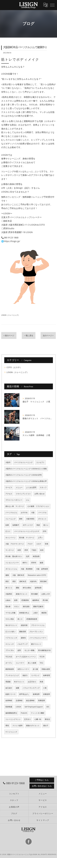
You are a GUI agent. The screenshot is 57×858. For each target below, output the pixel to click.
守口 (41, 663)
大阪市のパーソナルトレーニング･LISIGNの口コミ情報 (26, 469)
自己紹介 (8, 688)
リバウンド (35, 675)
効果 (7, 525)
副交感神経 (30, 700)
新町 (20, 519)
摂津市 (33, 563)
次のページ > (48, 335)
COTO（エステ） (14, 367)
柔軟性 (23, 638)
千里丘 (33, 550)
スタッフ (43, 487)
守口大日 (8, 657)
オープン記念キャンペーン (26, 657)
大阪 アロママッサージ (14, 544)
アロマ (30, 544)
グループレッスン (36, 631)
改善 (15, 600)
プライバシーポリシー (13, 500)
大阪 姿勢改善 (42, 569)
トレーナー (20, 663)
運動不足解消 (38, 606)
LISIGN (18, 707)
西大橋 (45, 600)
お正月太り (32, 682)
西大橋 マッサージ (26, 537)
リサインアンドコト (23, 494)
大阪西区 (8, 594)
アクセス (8, 494)
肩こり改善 (32, 663)
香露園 (7, 682)
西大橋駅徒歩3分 (44, 650)
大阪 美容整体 (27, 569)
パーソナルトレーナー (37, 638)
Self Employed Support (34, 707)
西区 (7, 581)
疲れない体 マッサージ (14, 506)
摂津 (26, 550)
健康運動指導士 (11, 713)
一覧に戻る (28, 335)
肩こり (19, 619)
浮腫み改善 (45, 669)
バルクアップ (22, 644)
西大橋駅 (34, 594)
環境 (7, 725)
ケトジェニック (11, 732)
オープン (8, 663)
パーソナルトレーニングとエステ (26, 531)
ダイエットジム (11, 569)
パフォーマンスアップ (31, 688)
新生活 (47, 719)
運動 (17, 588)
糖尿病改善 (9, 669)
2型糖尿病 (25, 600)
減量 (17, 688)
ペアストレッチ (11, 638)
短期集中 (15, 525)
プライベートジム (38, 625)
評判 (44, 531)
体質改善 (36, 556)
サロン (16, 606)
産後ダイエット (22, 594)
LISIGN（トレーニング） (10, 315)
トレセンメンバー (12, 563)
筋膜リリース (10, 694)
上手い (40, 537)
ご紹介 (35, 613)
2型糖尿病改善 (31, 619)
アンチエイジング (12, 675)
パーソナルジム (11, 512)
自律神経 (8, 700)
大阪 (33, 512)
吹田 (41, 550)
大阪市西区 (30, 519)
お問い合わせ (40, 494)
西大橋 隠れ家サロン (13, 556)
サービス (8, 487)
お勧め (7, 600)
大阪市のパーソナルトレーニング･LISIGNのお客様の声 (26, 481)
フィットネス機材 (37, 713)
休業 (19, 550)
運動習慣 (22, 631)
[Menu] (52, 5)
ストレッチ (9, 644)
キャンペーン (10, 537)
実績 (38, 525)
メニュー (19, 487)
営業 (46, 544)
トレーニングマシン (13, 719)
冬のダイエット (11, 625)
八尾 (45, 688)
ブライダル (9, 650)
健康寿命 (35, 600)
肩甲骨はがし (24, 694)
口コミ (7, 531)
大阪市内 (33, 581)
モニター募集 (29, 650)
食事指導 (36, 694)
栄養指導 (46, 694)
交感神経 (19, 700)
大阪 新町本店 (18, 575)
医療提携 (41, 700)
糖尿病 (44, 613)
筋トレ (45, 525)
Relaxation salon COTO (37, 575)
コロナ (38, 544)
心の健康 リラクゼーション (38, 506)
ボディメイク (28, 525)
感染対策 (24, 625)
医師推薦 (8, 707)
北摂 (27, 556)
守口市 (42, 657)
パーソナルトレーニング (23, 462)
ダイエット (42, 519)
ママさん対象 (10, 613)
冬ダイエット (19, 682)
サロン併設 (9, 619)
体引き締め (27, 588)
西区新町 (43, 581)
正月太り (27, 719)
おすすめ (24, 512)
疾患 (41, 682)
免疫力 (25, 675)
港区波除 (26, 606)
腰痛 (7, 575)
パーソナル (42, 512)
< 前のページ (8, 335)
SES (47, 707)
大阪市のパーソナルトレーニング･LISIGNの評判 (23, 475)
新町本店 (22, 581)
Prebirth (24, 713)
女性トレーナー (23, 669)
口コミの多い (10, 631)
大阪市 (7, 462)
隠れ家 (7, 606)
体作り (25, 563)
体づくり (8, 588)
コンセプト (40, 462)
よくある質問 (31, 487)
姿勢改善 (38, 588)
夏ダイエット (36, 644)
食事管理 (46, 675)
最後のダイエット (33, 725)
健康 (41, 563)
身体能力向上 (24, 613)
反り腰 (35, 669)
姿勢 (19, 650)
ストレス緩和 (17, 725)
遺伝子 (45, 725)
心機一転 (38, 719)
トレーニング (10, 519)
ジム (27, 500)
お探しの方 (45, 594)
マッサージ (9, 550)
